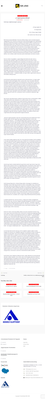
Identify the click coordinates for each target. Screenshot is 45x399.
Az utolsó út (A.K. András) (11, 286)
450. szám (9, 292)
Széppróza (25, 15)
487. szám (31, 292)
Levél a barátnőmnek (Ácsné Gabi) (33, 286)
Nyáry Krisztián (20, 19)
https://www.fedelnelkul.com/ (37, 377)
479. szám (31, 284)
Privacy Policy (26, 344)
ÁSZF (24, 346)
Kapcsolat (25, 342)
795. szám (9, 284)
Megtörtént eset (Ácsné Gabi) (33, 294)
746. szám (20, 15)
